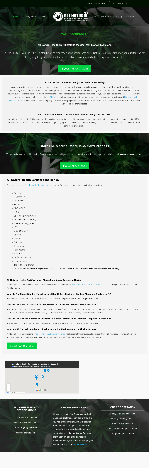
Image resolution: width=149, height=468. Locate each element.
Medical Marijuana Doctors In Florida (49, 334)
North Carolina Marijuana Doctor (122, 428)
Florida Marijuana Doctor (122, 424)
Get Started (131, 16)
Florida (94, 16)
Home (15, 16)
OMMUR (52, 97)
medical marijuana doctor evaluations (87, 284)
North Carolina (107, 16)
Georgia (119, 16)
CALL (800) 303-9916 (119, 4)
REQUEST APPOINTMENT (97, 4)
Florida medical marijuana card (38, 185)
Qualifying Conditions (30, 16)
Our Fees (46, 16)
